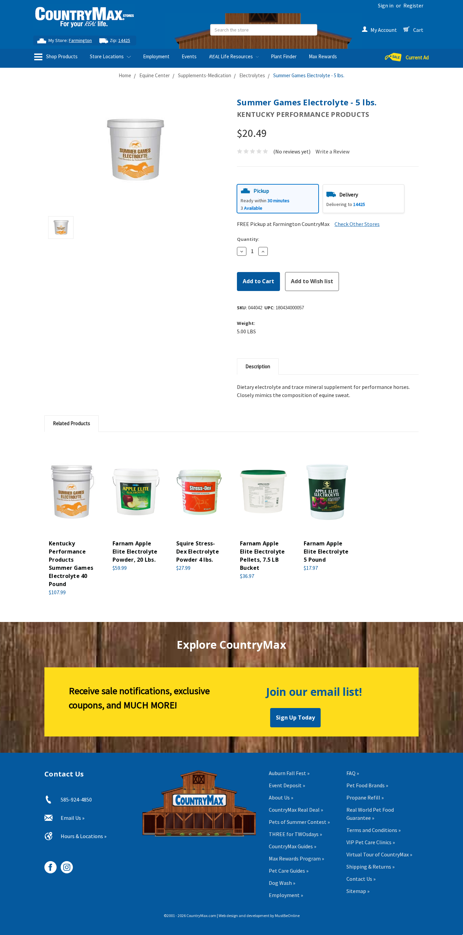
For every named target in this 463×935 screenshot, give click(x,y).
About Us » (281, 797)
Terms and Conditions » (373, 830)
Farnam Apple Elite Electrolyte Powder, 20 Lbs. (135, 551)
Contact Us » (361, 878)
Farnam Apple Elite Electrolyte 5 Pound (326, 551)
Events (189, 56)
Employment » (286, 895)
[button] (278, 198)
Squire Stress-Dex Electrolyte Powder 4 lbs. (197, 551)
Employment (156, 56)
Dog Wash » (282, 882)
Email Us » (72, 817)
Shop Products (61, 56)
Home (125, 75)
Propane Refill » (365, 797)
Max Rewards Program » (296, 858)
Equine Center (154, 75)
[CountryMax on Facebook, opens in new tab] (48, 864)
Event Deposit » (287, 785)
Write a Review (332, 151)
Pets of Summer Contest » (299, 821)
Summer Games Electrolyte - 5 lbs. (308, 75)
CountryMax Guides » (292, 846)
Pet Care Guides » (288, 870)
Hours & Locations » (83, 836)
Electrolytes (252, 75)
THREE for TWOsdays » (295, 834)
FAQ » (352, 773)
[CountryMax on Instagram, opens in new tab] (64, 864)
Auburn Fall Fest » (289, 773)
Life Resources (231, 56)
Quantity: (248, 239)
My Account (383, 29)
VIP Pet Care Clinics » (370, 842)
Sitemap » (357, 891)
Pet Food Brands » (367, 785)
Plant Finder (284, 56)
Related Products (71, 423)
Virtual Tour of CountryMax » (379, 854)
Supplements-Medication (204, 75)
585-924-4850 (76, 799)
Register (413, 5)
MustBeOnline (287, 915)
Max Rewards (323, 56)
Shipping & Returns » (370, 866)
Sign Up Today (295, 717)
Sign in (386, 5)
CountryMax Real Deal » (296, 809)
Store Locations (107, 56)
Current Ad (417, 57)
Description (257, 366)
